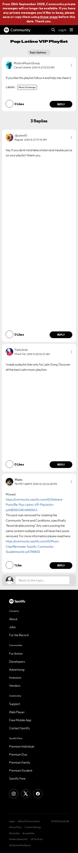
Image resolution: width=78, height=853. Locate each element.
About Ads (14, 833)
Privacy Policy (15, 827)
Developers (17, 661)
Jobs (12, 627)
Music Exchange (27, 87)
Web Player (16, 712)
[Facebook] (37, 793)
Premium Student (20, 770)
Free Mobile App (20, 720)
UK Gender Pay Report (20, 845)
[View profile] (9, 65)
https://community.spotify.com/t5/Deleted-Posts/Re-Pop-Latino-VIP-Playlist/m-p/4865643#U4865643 (34, 504)
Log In (62, 30)
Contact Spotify (19, 728)
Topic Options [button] (38, 52)
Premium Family (19, 762)
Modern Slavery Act (18, 839)
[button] (71, 65)
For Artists (16, 653)
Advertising (16, 669)
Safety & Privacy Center (29, 821)
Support (14, 704)
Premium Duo (18, 754)
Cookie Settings (33, 827)
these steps (49, 17)
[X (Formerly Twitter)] (25, 793)
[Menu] (71, 30)
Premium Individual (21, 746)
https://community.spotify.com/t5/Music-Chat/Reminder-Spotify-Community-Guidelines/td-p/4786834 (33, 546)
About (13, 619)
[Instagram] (13, 793)
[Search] (53, 30)
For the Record (18, 635)
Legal (12, 821)
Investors (15, 677)
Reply (61, 104)
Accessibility (29, 833)
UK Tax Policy (37, 839)
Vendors (14, 685)
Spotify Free (17, 778)
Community (20, 30)
